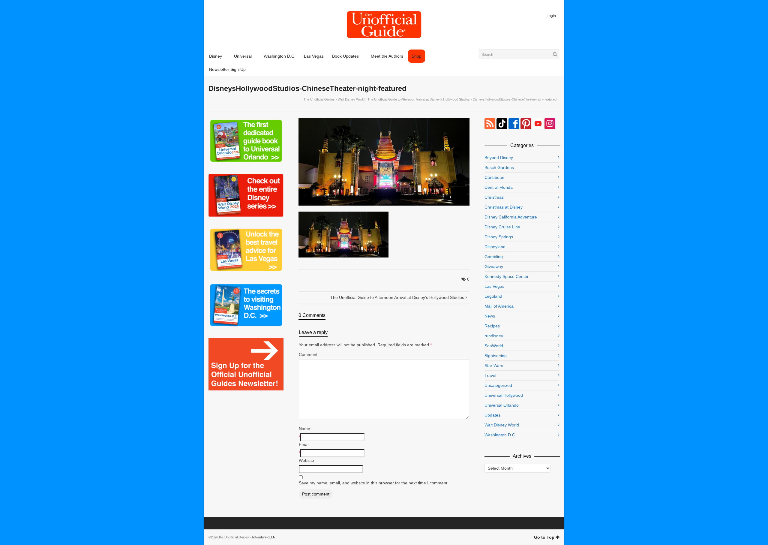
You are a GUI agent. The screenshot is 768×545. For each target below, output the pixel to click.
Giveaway (493, 266)
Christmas (494, 197)
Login (551, 16)
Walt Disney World (351, 99)
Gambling (493, 256)
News (489, 316)
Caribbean (494, 177)
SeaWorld (493, 345)
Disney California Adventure (510, 217)
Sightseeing (495, 355)
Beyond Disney (498, 157)
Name (304, 428)
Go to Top (544, 537)
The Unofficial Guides (319, 99)
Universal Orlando (501, 405)
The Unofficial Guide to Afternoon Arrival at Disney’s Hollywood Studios (419, 99)
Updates (492, 415)
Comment (308, 354)
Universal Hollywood (503, 395)
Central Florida (498, 187)
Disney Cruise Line (502, 226)
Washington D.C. (500, 434)
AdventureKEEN (263, 537)
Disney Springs (498, 236)
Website (306, 460)
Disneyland (495, 246)
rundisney (493, 335)
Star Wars (493, 365)
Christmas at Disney (503, 207)
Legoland (493, 296)
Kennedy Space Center (506, 276)
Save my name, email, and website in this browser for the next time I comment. (373, 482)
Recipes (492, 326)
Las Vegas (494, 286)
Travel (490, 375)
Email (304, 444)
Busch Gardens (499, 167)
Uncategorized (498, 385)
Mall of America (499, 306)
